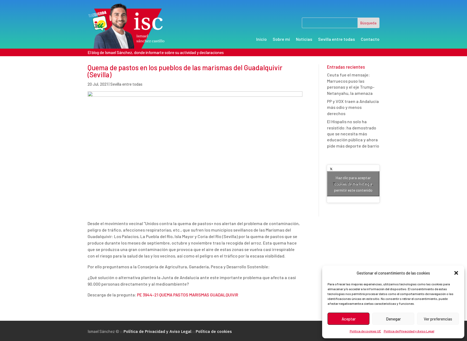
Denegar (393, 318)
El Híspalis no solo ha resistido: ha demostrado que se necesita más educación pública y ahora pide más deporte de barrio (353, 133)
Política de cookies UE (365, 331)
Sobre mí (281, 39)
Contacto (370, 39)
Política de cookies (214, 331)
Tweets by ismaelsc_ (353, 183)
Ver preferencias (438, 318)
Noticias (304, 39)
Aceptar (349, 318)
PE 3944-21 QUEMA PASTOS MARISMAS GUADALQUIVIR (187, 294)
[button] (456, 273)
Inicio (261, 39)
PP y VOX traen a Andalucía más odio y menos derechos (353, 107)
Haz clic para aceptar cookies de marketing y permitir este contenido (353, 183)
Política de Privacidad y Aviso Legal (409, 331)
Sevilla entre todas (336, 39)
